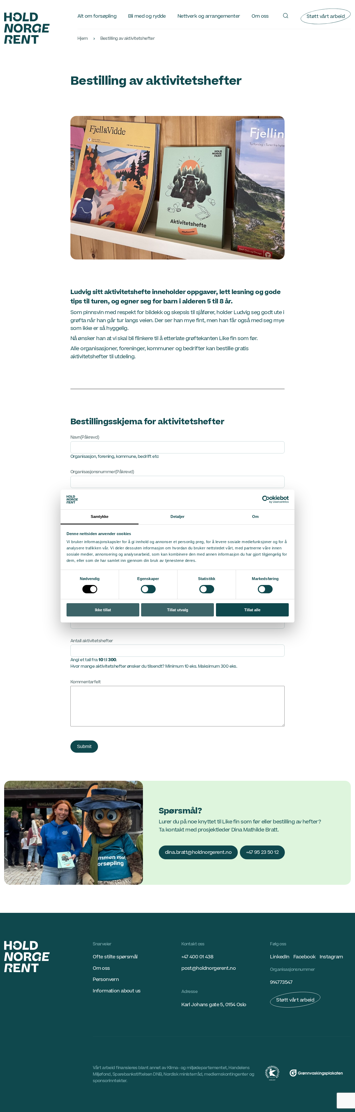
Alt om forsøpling (96, 16)
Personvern (106, 979)
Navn (84, 437)
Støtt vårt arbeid (326, 16)
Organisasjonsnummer (102, 472)
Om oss (260, 16)
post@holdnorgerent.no (208, 968)
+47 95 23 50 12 (262, 852)
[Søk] (285, 15)
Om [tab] (255, 516)
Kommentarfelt (85, 682)
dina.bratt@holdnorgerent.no (198, 852)
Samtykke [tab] (100, 516)
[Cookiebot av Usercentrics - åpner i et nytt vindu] (266, 499)
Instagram (331, 956)
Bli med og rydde (147, 16)
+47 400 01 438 (197, 956)
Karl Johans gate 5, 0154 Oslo (213, 1004)
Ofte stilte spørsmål (115, 956)
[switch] (148, 589)
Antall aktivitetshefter (91, 641)
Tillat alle (252, 610)
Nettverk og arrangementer (209, 16)
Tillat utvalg (177, 610)
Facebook (304, 956)
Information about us (116, 990)
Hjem (82, 38)
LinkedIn (279, 956)
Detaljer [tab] (177, 516)
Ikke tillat (103, 610)
